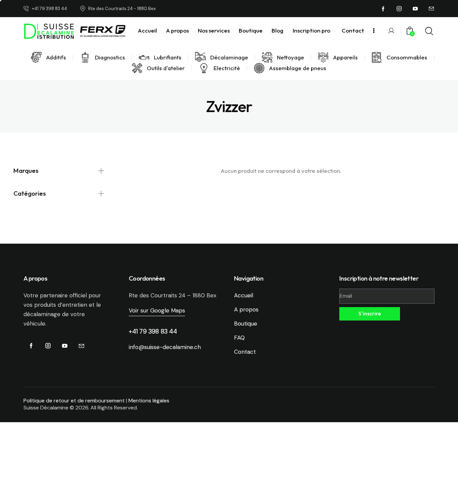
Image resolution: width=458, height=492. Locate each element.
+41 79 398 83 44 (153, 331)
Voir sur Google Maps (157, 310)
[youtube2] (415, 8)
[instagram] (399, 8)
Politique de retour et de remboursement (74, 400)
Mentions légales (148, 400)
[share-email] (431, 8)
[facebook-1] (383, 8)
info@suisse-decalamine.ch (165, 347)
